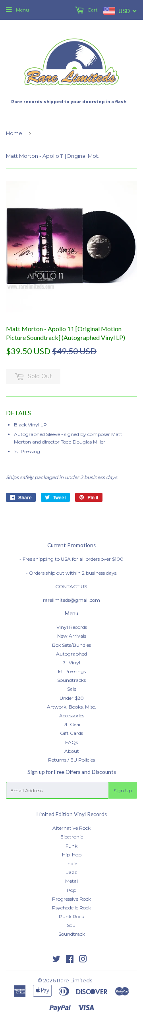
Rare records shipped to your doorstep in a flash (68, 101)
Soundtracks (71, 680)
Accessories (71, 716)
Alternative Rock (71, 828)
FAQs (71, 742)
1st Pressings (72, 671)
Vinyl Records (71, 627)
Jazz (71, 872)
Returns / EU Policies (71, 760)
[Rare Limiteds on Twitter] (56, 960)
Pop (71, 890)
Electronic (71, 837)
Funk (71, 846)
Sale (71, 689)
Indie (71, 863)
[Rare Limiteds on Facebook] (70, 960)
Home (14, 133)
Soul (72, 925)
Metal (71, 881)
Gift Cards (71, 733)
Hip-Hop (71, 855)
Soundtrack (71, 934)
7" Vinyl (71, 663)
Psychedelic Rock (71, 908)
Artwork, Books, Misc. (71, 707)
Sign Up (123, 790)
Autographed (71, 654)
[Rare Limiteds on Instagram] (83, 960)
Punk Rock (71, 916)
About (71, 751)
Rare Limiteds (74, 980)
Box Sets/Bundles (71, 645)
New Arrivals (71, 636)
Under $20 (72, 698)
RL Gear (71, 724)
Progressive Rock (71, 899)
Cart (92, 10)
